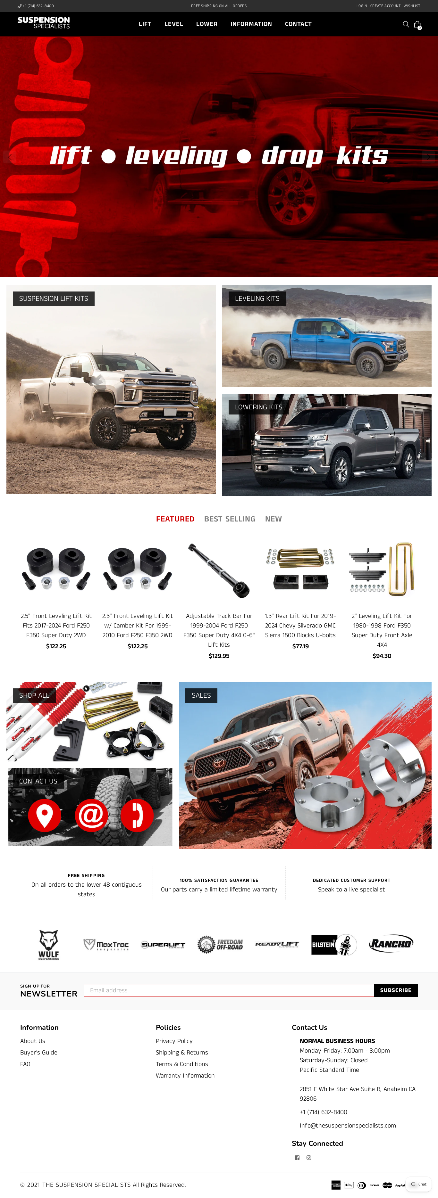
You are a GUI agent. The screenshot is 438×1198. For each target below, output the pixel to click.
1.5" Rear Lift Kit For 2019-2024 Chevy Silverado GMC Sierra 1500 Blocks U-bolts (300, 625)
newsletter (49, 991)
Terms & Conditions (182, 1064)
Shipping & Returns (182, 1052)
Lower (207, 24)
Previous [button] (9, 157)
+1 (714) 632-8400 (38, 6)
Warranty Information (185, 1075)
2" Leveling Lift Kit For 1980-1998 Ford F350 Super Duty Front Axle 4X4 (382, 630)
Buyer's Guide (38, 1052)
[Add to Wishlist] (84, 563)
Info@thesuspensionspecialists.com (348, 1125)
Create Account (385, 6)
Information (251, 24)
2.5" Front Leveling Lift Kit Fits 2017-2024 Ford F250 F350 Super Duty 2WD (56, 625)
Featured (175, 519)
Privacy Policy (174, 1041)
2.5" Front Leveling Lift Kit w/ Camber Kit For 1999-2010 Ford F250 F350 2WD (137, 625)
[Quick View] (84, 550)
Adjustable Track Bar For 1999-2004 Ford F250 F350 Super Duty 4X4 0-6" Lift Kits (219, 630)
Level (173, 24)
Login (362, 6)
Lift (145, 24)
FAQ (25, 1064)
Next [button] (428, 157)
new (273, 519)
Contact (298, 24)
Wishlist (412, 6)
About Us (32, 1041)
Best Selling (230, 519)
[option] (219, 157)
